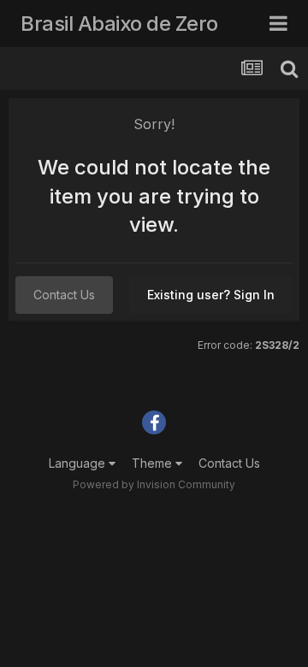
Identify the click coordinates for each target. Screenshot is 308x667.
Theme (153, 463)
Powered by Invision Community (154, 484)
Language (79, 463)
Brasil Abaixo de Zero (119, 23)
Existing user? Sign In (211, 294)
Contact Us (64, 294)
